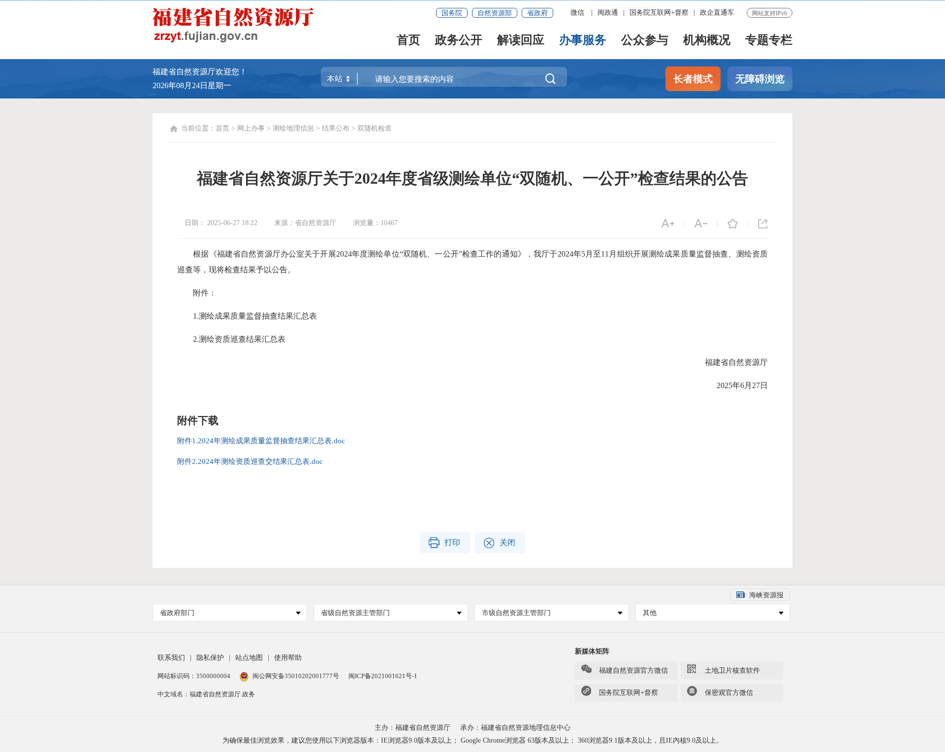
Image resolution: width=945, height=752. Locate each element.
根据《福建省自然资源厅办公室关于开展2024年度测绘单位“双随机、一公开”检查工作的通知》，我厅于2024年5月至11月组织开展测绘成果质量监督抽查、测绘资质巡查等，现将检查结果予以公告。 (472, 262)
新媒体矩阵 (592, 651)
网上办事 (251, 128)
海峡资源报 (766, 595)
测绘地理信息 (293, 128)
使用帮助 (288, 657)
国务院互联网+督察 (659, 12)
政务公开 (458, 40)
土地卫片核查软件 (732, 670)
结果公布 (335, 128)
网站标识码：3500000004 (195, 676)
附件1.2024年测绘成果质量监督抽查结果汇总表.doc (261, 440)
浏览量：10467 (375, 223)
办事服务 (582, 40)
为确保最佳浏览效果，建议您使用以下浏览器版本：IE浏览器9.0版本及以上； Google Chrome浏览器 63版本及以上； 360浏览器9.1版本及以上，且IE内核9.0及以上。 (472, 740)
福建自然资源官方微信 (633, 670)
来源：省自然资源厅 (306, 223)
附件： (197, 293)
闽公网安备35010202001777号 (296, 676)
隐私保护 (210, 657)
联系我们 (171, 657)
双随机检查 (374, 128)
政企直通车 (717, 12)
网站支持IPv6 (769, 13)
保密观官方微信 (729, 692)
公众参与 (644, 40)
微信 (577, 12)
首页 (408, 40)
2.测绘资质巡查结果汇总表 (231, 339)
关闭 (507, 542)
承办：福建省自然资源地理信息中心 (515, 727)
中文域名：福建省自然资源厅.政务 (206, 694)
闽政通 (608, 12)
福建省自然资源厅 (728, 362)
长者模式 (693, 78)
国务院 (451, 13)
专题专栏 (768, 40)
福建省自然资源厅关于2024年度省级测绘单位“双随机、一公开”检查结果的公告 (472, 178)
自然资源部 (494, 13)
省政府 (537, 13)
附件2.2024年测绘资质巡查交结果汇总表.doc (250, 461)
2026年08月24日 (180, 85)
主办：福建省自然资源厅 (412, 727)
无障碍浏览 (760, 78)
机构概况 (706, 40)
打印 (452, 542)
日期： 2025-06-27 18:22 (222, 223)
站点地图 (249, 657)
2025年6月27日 (734, 385)
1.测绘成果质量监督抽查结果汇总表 (247, 316)
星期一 (219, 85)
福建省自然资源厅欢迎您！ (200, 71)
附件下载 (198, 420)
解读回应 (520, 40)
